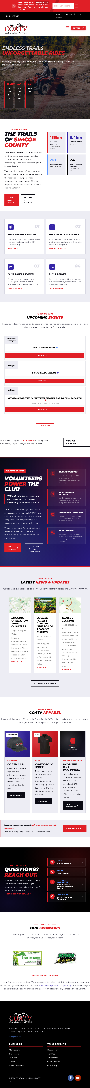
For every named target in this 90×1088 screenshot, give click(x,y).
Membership (15, 1050)
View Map (12, 249)
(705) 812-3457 (63, 873)
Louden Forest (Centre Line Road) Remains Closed (45, 625)
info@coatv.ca (11, 16)
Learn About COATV (11, 200)
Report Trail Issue (65, 14)
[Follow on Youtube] (78, 1078)
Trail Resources (57, 249)
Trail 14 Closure (68, 619)
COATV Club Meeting (44, 373)
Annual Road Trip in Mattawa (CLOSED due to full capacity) (45, 398)
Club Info (13, 1058)
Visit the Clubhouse (62, 881)
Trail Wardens (53, 1058)
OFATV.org (52, 1065)
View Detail (43, 355)
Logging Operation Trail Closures (19, 622)
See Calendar (14, 288)
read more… (17, 661)
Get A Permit (55, 288)
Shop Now (15, 795)
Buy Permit (78, 28)
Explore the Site (62, 6)
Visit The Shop (74, 828)
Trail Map (51, 1054)
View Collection (71, 805)
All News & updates (44, 683)
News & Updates (16, 1065)
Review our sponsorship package (55, 985)
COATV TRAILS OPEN (44, 347)
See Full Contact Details (16, 894)
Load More (45, 426)
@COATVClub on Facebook (64, 898)
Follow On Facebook (35, 549)
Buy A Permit (53, 1050)
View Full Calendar (71, 442)
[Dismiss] (76, 6)
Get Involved (12, 548)
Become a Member (28, 200)
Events (12, 1062)
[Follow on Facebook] (71, 1078)
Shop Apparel (53, 1062)
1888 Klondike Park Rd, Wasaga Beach (64, 886)
